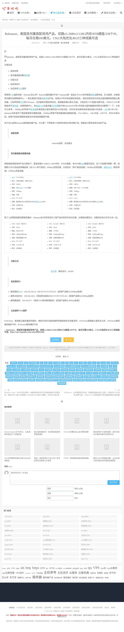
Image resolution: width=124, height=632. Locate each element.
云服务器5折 (88, 370)
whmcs (42, 370)
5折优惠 (54, 106)
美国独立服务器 (79, 380)
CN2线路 (57, 363)
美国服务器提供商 (66, 380)
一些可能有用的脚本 (92, 3)
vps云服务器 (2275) (49, 540)
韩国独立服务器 (110, 380)
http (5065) (46, 516)
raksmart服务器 (59, 366)
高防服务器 (61, 383)
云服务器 (79, 370)
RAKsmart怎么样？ (46, 366)
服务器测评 (79, 376)
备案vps (48, 373)
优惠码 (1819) (85, 554)
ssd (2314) (46, 535)
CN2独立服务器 (45, 20)
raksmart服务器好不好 (73, 366)
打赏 (69, 340)
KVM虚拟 (59, 568)
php (108, 363)
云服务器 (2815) (86, 526)
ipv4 (89, 363)
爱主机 (107, 608)
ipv (85, 363)
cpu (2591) (8, 535)
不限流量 (49, 370)
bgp (46, 363)
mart (94, 363)
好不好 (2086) (85, 545)
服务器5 (23, 376)
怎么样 (89, 373)
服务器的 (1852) (48, 554)
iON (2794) (46, 530)
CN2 (50, 363)
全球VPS (40, 13)
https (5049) (84, 516)
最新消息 (9, 376)
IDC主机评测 (21, 608)
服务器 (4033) (47, 521)
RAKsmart (115, 363)
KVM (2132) (47, 545)
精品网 (10, 380)
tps (110, 366)
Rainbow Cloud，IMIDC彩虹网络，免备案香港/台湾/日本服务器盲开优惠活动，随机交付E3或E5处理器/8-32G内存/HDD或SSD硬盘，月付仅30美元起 (32, 394)
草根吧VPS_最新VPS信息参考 (10, 9)
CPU (13, 177)
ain (42, 363)
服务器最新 (69, 376)
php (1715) (84, 559)
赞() (57, 340)
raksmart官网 (21, 366)
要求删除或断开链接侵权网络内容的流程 (105, 621)
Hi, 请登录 (6, 3)
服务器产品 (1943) (87, 549)
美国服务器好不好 (52, 380)
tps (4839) (8, 521)
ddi (67, 363)
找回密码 (24, 3)
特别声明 (106, 3)
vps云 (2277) (8, 540)
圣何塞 (30, 373)
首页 (11, 13)
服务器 (27, 75)
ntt (98, 363)
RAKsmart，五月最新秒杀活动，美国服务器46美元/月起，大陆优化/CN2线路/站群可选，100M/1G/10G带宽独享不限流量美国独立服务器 (92, 394)
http (71, 363)
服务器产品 (31, 376)
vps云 (9, 370)
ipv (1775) (8, 559)
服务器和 (40, 376)
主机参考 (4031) (86, 521)
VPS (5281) (8, 516)
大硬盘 (68, 373)
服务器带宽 (49, 376)
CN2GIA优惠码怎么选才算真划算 (76, 432)
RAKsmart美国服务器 (88, 366)
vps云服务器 (26, 370)
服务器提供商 (59, 376)
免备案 (105, 370)
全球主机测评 (85, 608)
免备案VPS (112, 370)
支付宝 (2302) (85, 535)
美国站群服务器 (91, 380)
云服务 (72, 370)
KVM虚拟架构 (67, 568)
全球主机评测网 (97, 608)
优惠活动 (97, 370)
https (75, 363)
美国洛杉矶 (100, 578)
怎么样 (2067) (9, 549)
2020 (106, 109)
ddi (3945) (8, 526)
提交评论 (113, 482)
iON (80, 363)
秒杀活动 (105, 376)
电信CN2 (97, 376)
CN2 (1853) (8, 554)
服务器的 (67, 577)
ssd (99, 366)
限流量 (15, 106)
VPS (20, 89)
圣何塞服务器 (39, 373)
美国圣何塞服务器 (21, 380)
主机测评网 (38, 608)
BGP (97, 202)
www (33, 573)
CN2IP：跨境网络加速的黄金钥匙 (76, 458)
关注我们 (117, 3)
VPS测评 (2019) (48, 549)
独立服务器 (58, 13)
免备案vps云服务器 (12, 373)
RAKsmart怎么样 (32, 366)
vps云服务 (16, 370)
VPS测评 (34, 370)
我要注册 (15, 3)
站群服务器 (113, 376)
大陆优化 (75, 373)
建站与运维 (109, 13)
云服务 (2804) (9, 530)
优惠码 (100, 573)
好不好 (82, 373)
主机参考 (57, 370)
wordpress (28, 573)
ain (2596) (84, 530)
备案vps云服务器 (58, 373)
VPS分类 (24, 13)
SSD (82, 164)
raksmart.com (11, 366)
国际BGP (108, 167)
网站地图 (77, 611)
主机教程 (91, 13)
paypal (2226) (9, 545)
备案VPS (39, 106)
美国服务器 (40, 380)
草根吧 (113, 608)
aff (38, 363)
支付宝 (53, 271)
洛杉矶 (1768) (47, 559)
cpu (63, 363)
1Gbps (21, 363)
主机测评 (76, 13)
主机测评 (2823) (48, 526)
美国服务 (32, 380)
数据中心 (103, 373)
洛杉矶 (75, 578)
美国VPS (91, 578)
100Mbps (13, 363)
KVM (51, 568)
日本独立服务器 (113, 373)
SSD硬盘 (104, 366)
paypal (103, 363)
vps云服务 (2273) (86, 540)
